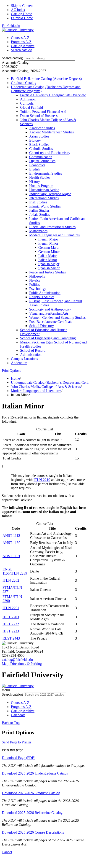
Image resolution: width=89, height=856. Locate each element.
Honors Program (41, 186)
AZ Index (18, 10)
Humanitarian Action (44, 190)
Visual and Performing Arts (48, 313)
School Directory (41, 326)
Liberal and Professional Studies (52, 227)
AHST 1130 (11, 543)
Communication (40, 157)
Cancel (7, 852)
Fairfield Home (22, 18)
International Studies (44, 198)
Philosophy (37, 276)
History (34, 182)
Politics (34, 284)
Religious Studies (41, 297)
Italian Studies (39, 210)
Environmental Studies (45, 173)
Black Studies (39, 144)
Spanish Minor (49, 268)
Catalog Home (21, 14)
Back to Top (11, 723)
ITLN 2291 (11, 608)
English (34, 169)
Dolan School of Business (39, 116)
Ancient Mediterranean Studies (51, 132)
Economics (37, 165)
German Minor (49, 252)
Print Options (11, 371)
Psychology (37, 289)
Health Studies (39, 177)
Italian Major (47, 256)
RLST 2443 (11, 638)
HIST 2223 (11, 631)
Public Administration (44, 293)
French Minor (48, 243)
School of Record (32, 350)
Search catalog (12, 58)
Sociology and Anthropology (50, 309)
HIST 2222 (11, 624)
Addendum (19, 363)
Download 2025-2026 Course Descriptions (33, 832)
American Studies (42, 128)
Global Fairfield (31, 107)
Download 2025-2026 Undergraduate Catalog (35, 773)
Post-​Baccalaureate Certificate (50, 322)
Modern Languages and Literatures (54, 235)
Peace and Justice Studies (47, 272)
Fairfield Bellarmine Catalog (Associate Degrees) (46, 79)
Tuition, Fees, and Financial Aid (43, 111)
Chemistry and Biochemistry (49, 153)
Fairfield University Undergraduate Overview (53, 95)
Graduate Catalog (23, 83)
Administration (31, 354)
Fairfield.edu (11, 26)
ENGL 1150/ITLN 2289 (15, 571)
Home (15, 378)
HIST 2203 (11, 617)
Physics (34, 280)
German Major (49, 247)
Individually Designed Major (50, 194)
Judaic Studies (39, 214)
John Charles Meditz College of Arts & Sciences (46, 387)
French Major (48, 239)
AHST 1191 (11, 556)
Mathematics (38, 231)
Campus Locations (24, 359)
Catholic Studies (41, 149)
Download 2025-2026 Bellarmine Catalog (32, 813)
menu (6, 690)
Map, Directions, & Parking (22, 664)
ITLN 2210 (42, 480)
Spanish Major (48, 264)
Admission (28, 99)
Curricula (27, 103)
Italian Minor (47, 260)
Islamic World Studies (45, 206)
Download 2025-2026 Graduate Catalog (31, 793)
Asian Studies (39, 136)
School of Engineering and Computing (48, 338)
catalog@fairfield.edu (17, 660)
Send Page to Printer (16, 742)
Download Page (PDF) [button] (18, 758)
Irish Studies (38, 202)
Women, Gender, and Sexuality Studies (57, 317)
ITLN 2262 (11, 580)
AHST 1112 (11, 535)
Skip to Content (22, 6)
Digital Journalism (42, 161)
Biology (35, 140)
